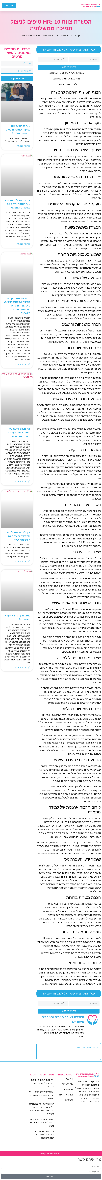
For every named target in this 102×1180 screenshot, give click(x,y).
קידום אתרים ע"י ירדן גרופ (51, 1153)
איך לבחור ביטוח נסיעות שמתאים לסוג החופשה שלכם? (18, 130)
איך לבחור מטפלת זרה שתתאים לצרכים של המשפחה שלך (17, 536)
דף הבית (76, 35)
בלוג (69, 35)
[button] (53, 5)
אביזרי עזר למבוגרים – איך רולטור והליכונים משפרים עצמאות (17, 204)
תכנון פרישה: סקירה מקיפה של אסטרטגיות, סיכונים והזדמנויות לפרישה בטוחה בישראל (17, 305)
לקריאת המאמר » (22, 146)
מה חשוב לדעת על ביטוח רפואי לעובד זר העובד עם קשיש (18, 432)
